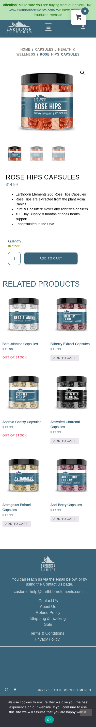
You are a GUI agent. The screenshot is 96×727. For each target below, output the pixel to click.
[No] (86, 712)
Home (25, 49)
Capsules (44, 49)
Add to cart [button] (64, 358)
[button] (48, 27)
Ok (49, 720)
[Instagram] (6, 689)
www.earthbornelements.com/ (32, 10)
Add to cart (51, 258)
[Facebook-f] (15, 689)
